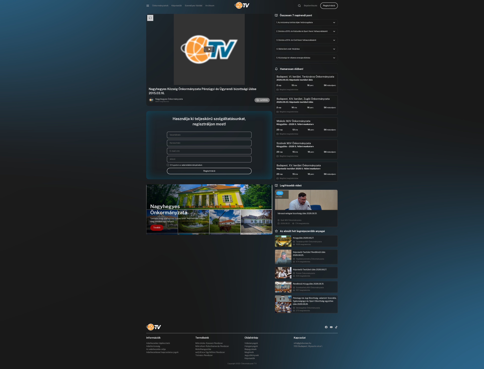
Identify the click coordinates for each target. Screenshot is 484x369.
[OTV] (242, 5)
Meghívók (249, 352)
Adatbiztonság (153, 346)
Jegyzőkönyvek (252, 355)
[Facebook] (326, 327)
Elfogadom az (186, 165)
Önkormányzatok (160, 5)
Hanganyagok (251, 346)
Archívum (209, 5)
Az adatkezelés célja (156, 349)
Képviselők (176, 5)
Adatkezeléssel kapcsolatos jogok (162, 352)
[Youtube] (331, 327)
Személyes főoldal (193, 5)
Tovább (156, 227)
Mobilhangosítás (203, 349)
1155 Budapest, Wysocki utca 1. (308, 346)
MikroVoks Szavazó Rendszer (209, 343)
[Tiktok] (336, 327)
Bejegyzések (250, 349)
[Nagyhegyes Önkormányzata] (151, 100)
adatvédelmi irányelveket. (192, 165)
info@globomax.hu (302, 343)
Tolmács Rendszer (204, 355)
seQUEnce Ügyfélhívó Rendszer (210, 352)
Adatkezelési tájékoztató (158, 343)
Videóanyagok (251, 343)
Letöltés (264, 100)
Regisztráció (329, 5)
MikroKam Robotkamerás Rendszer (212, 346)
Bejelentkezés (310, 5)
